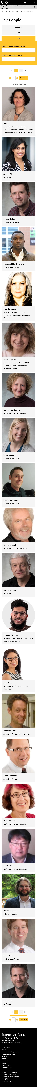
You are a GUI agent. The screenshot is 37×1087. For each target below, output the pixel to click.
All (18, 38)
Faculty (18, 27)
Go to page (23, 78)
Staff (18, 33)
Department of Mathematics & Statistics (20, 11)
